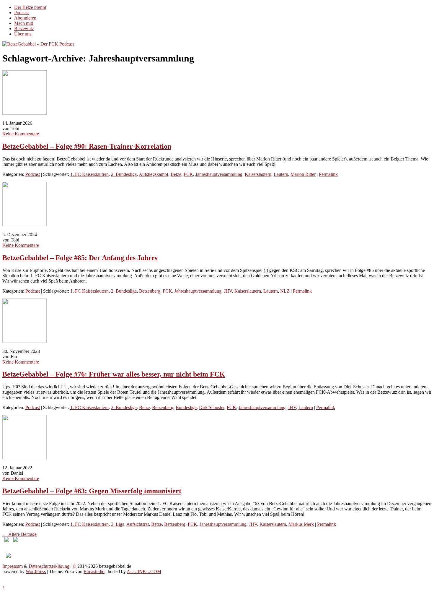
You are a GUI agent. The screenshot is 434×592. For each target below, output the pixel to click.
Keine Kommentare (20, 133)
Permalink (328, 174)
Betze (176, 174)
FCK (188, 174)
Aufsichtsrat (137, 524)
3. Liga (117, 524)
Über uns (22, 33)
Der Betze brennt (30, 7)
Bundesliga (186, 407)
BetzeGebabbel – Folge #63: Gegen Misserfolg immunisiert (91, 491)
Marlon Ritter (303, 174)
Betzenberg (149, 290)
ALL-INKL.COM (144, 571)
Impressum (12, 566)
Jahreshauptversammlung (218, 174)
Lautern (281, 174)
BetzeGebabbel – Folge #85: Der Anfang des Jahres (79, 258)
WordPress (36, 571)
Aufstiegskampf (153, 174)
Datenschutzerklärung (49, 566)
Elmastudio (94, 571)
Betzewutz (24, 28)
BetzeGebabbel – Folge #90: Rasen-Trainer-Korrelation (86, 146)
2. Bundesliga (124, 174)
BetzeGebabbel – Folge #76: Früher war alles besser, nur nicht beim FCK (113, 374)
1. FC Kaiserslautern (89, 174)
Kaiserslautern (258, 174)
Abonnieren (25, 17)
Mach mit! (23, 23)
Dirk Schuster (211, 407)
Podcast (21, 12)
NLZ (285, 290)
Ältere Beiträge (19, 534)
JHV (228, 290)
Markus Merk (301, 524)
